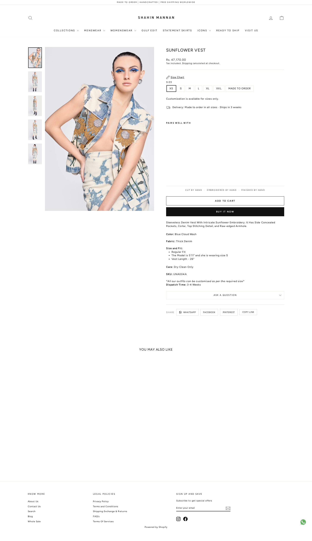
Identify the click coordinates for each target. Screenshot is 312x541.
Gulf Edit (149, 30)
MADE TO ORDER (239, 88)
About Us (33, 501)
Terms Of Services (103, 521)
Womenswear (122, 30)
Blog (30, 516)
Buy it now (225, 211)
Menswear (93, 30)
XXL (218, 88)
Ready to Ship (228, 30)
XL (207, 88)
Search (32, 511)
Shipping (187, 63)
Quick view (58, 449)
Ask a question (225, 295)
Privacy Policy (101, 501)
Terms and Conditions (105, 506)
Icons (203, 30)
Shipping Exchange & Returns (110, 511)
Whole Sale (34, 521)
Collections (65, 30)
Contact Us (34, 506)
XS (171, 88)
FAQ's (96, 516)
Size (169, 82)
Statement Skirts (177, 30)
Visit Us (251, 30)
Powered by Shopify (156, 527)
